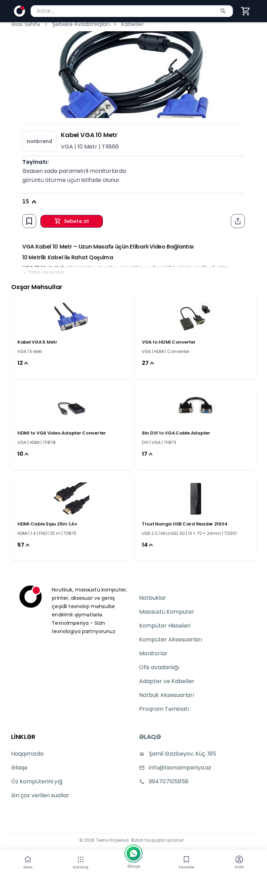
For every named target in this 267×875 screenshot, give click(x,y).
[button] (246, 11)
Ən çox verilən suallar (40, 795)
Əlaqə (19, 768)
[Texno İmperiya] (19, 11)
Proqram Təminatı (164, 709)
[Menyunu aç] (80, 859)
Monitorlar (153, 653)
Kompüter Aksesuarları (170, 639)
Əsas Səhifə (25, 24)
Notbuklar (152, 598)
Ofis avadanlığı (159, 667)
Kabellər (132, 24)
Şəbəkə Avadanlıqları (81, 24)
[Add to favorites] (29, 221)
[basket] (245, 11)
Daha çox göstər (46, 272)
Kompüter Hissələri (165, 626)
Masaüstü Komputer (166, 612)
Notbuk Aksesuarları (166, 695)
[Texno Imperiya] (30, 597)
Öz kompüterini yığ (37, 781)
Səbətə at (76, 221)
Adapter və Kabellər (166, 681)
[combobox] (132, 11)
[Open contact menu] (133, 853)
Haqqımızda (27, 754)
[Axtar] (223, 11)
